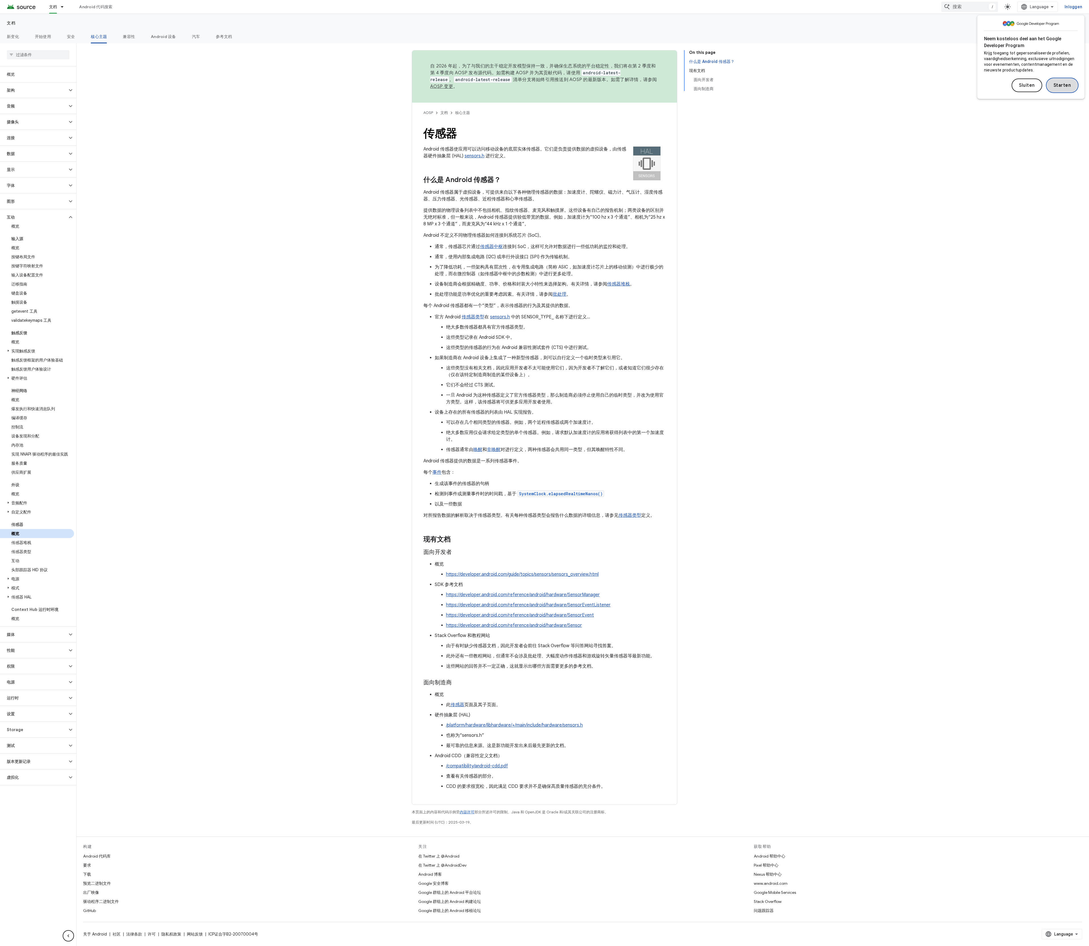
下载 (87, 874)
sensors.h (474, 156)
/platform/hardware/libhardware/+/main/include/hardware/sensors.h (514, 725)
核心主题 (99, 36)
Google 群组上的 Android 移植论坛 (449, 910)
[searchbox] (38, 54)
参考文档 (224, 36)
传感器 (457, 705)
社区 (117, 934)
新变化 (13, 36)
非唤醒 (494, 449)
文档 (53, 6)
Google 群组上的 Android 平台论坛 (449, 892)
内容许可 (467, 812)
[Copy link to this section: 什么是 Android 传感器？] (506, 180)
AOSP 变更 (441, 86)
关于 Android (95, 934)
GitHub (89, 910)
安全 (71, 36)
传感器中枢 (491, 246)
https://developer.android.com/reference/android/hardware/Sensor (514, 625)
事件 (437, 472)
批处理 (559, 294)
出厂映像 (91, 892)
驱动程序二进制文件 (101, 901)
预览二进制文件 (97, 883)
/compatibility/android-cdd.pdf (477, 766)
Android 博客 (430, 874)
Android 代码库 (97, 856)
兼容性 (129, 36)
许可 (152, 934)
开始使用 (43, 36)
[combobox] (969, 7)
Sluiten (1027, 85)
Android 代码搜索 (95, 6)
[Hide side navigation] (68, 935)
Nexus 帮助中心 (768, 874)
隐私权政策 (171, 934)
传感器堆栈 (618, 284)
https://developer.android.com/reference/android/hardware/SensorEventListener (528, 605)
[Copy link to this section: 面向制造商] (457, 683)
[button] (33, 90)
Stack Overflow (768, 901)
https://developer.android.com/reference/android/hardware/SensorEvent (520, 615)
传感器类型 (473, 317)
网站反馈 (195, 934)
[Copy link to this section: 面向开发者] (457, 552)
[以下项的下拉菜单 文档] (64, 7)
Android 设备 (163, 36)
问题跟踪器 (764, 910)
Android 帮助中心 (769, 856)
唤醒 (477, 449)
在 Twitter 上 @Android (438, 856)
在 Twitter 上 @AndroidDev (442, 865)
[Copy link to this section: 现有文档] (456, 539)
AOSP (428, 112)
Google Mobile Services (775, 892)
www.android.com (771, 883)
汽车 (196, 36)
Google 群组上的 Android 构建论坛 (449, 901)
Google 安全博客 (433, 883)
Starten (1062, 85)
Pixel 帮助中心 (766, 865)
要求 (87, 865)
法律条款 (134, 934)
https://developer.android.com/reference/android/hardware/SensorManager (523, 595)
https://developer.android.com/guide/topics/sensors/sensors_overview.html (522, 574)
